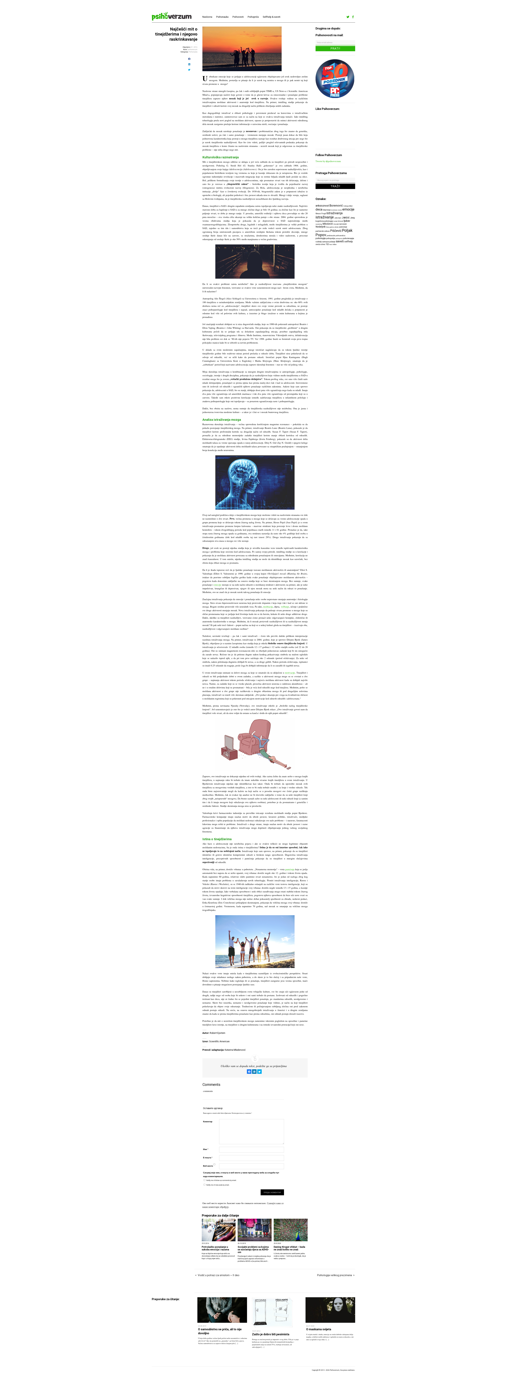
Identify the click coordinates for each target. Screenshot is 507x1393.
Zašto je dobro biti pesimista (270, 1334)
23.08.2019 (202, 1326)
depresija (327, 210)
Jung (352, 217)
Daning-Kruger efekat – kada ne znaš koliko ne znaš (289, 1248)
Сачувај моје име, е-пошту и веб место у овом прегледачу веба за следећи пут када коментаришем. (241, 1174)
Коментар (207, 1121)
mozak (336, 224)
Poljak (347, 230)
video (334, 244)
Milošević (328, 223)
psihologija (321, 238)
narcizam (343, 224)
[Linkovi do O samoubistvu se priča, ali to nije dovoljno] (222, 1322)
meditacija (268, 606)
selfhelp (348, 241)
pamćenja (289, 869)
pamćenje (343, 227)
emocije (218, 584)
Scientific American (219, 1041)
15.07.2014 (256, 1331)
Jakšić (346, 217)
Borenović (336, 205)
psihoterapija (348, 238)
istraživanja (334, 213)
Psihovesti (238, 16)
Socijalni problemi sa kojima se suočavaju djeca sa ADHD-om (253, 1250)
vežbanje (285, 606)
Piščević (336, 231)
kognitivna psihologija (324, 221)
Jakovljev (337, 218)
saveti (340, 241)
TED (327, 244)
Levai (335, 221)
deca (319, 209)
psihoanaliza (340, 236)
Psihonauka (222, 16)
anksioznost (322, 205)
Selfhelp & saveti (271, 16)
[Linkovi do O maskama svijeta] (330, 1322)
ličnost (340, 221)
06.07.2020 (310, 1326)
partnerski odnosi (323, 231)
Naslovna (207, 16)
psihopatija (330, 238)
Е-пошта (207, 1157)
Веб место (208, 1165)
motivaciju (290, 672)
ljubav (347, 220)
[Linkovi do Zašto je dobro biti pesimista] (272, 1327)
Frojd (323, 213)
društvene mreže (336, 210)
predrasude (331, 236)
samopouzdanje (328, 242)
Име (205, 1149)
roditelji (319, 242)
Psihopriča (253, 16)
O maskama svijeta (318, 1329)
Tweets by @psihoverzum (328, 161)
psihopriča (339, 238)
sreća (318, 244)
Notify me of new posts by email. (217, 1185)
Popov (321, 235)
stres (323, 244)
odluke (336, 227)
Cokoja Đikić (348, 206)
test (331, 244)
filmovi (318, 213)
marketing (319, 224)
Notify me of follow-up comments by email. (221, 1180)
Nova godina (330, 227)
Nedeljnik (321, 226)
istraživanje (325, 217)
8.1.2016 (194, 47)
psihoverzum (192, 49)
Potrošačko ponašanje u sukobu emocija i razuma (215, 1248)
